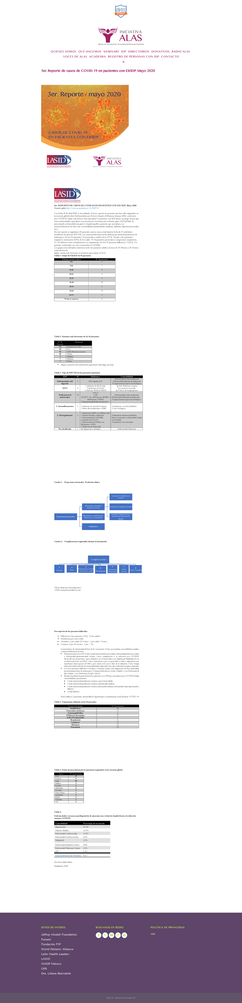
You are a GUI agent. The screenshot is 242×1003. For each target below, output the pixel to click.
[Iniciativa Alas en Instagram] (118, 935)
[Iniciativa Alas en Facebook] (98, 935)
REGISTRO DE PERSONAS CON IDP (133, 57)
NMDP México (51, 963)
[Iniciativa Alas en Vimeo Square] (124, 935)
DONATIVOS (160, 52)
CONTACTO (170, 57)
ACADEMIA (97, 57)
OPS (44, 968)
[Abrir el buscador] (123, 62)
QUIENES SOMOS (63, 52)
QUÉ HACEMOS (89, 52)
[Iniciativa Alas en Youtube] (111, 935)
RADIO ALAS (181, 52)
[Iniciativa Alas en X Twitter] (105, 935)
